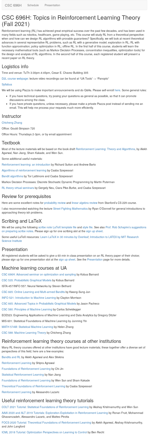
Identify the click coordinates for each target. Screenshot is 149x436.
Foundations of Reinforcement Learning (26, 369)
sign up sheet (94, 231)
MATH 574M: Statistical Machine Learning (27, 327)
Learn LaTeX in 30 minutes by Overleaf (64, 237)
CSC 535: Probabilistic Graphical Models (26, 280)
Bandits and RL (11, 357)
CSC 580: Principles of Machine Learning (27, 309)
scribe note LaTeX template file (57, 227)
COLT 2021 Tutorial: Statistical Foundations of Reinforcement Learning (45, 407)
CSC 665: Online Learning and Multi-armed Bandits (33, 292)
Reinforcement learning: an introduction (26, 164)
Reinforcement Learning (16, 363)
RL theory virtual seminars (18, 188)
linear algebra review (84, 203)
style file (88, 227)
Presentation (52, 5)
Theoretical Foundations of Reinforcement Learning (33, 386)
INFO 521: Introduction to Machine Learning (29, 298)
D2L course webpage (15, 78)
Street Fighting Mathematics (70, 208)
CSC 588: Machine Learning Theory (24, 332)
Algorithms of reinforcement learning (24, 170)
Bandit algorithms (12, 176)
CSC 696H (13, 5)
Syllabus (7, 84)
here (117, 90)
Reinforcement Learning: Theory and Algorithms (105, 149)
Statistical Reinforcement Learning (23, 374)
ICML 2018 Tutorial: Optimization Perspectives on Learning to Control (44, 432)
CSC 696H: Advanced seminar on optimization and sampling (39, 274)
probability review (55, 203)
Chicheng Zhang (12, 122)
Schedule (33, 5)
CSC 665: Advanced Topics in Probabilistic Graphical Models (39, 303)
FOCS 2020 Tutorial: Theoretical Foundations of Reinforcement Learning (46, 422)
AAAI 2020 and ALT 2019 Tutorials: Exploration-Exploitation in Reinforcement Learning (55, 413)
